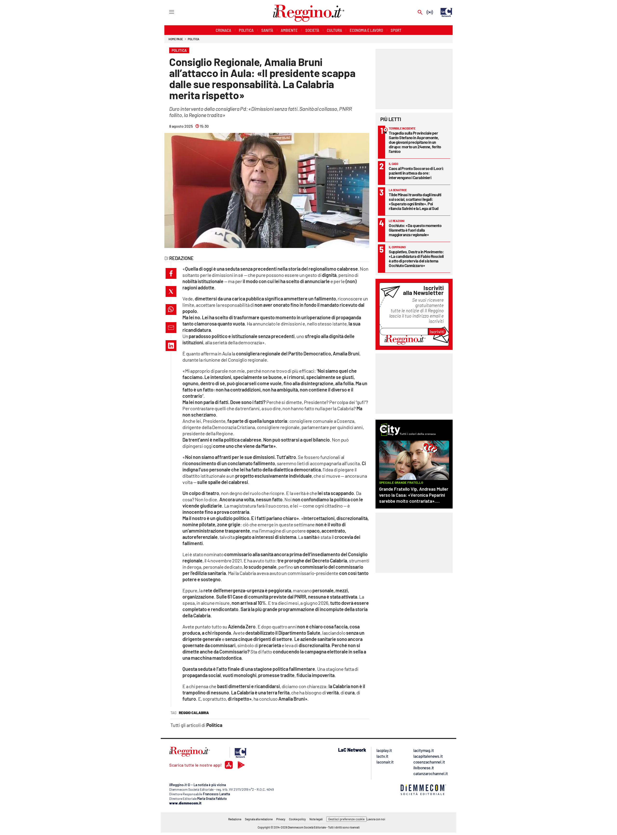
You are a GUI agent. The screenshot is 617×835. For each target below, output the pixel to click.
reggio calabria (194, 713)
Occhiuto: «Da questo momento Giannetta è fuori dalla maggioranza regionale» (415, 230)
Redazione (234, 819)
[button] (171, 273)
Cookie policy (297, 819)
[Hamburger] (167, 11)
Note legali (316, 819)
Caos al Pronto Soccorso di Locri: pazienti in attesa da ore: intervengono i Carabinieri (416, 173)
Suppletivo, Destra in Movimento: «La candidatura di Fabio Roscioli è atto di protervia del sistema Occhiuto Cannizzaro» (416, 258)
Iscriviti (437, 331)
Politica (193, 39)
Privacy (280, 819)
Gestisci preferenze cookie (346, 819)
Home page (175, 39)
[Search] (420, 12)
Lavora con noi (376, 819)
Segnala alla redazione (259, 819)
